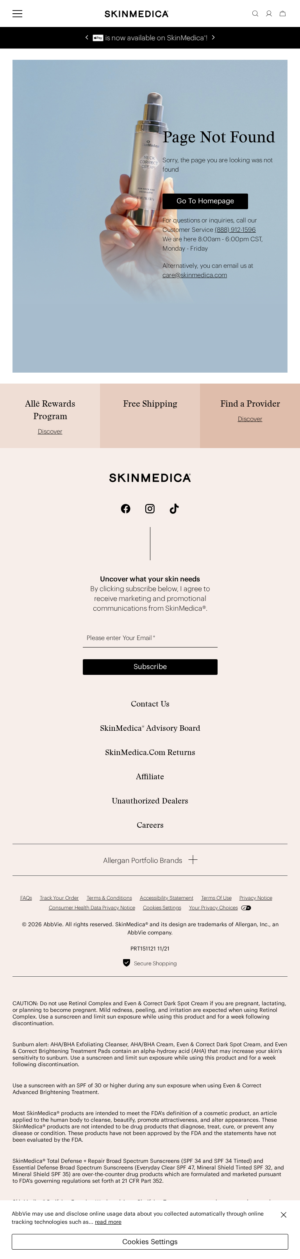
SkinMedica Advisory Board (150, 728)
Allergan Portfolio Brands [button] (142, 860)
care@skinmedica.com (194, 275)
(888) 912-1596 (235, 229)
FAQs (26, 898)
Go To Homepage (205, 200)
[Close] (283, 1215)
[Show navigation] (17, 13)
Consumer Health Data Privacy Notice (92, 907)
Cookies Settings (150, 1241)
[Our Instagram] (150, 508)
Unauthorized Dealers (150, 800)
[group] (150, 37)
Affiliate (150, 776)
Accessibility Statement (166, 898)
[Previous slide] (87, 36)
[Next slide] (213, 36)
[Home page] (136, 13)
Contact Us (150, 703)
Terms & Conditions (109, 898)
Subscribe (150, 666)
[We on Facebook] (126, 508)
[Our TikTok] (174, 508)
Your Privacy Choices (213, 907)
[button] (283, 13)
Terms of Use (216, 898)
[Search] (255, 13)
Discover (50, 430)
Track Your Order (59, 898)
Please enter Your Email (121, 638)
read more (108, 1222)
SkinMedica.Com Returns (150, 752)
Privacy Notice (255, 898)
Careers (150, 825)
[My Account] (269, 13)
